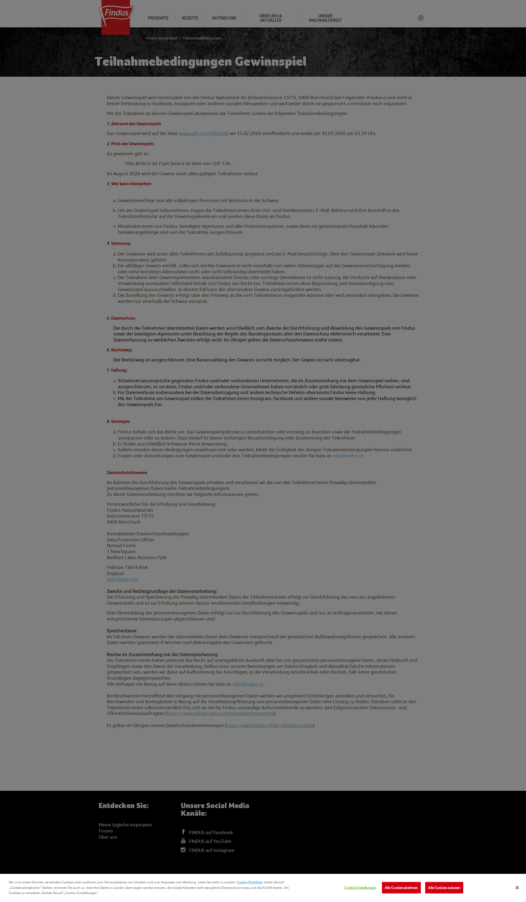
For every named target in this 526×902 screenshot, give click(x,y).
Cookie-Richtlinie (249, 882)
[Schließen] (517, 888)
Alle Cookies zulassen (444, 888)
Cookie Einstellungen (360, 888)
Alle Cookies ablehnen (401, 888)
